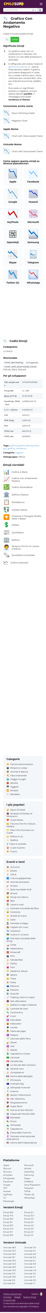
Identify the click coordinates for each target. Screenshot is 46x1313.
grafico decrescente (28, 445)
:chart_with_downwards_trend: (20, 366)
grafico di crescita (17, 67)
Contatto (7, 1297)
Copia (15, 39)
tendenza (21, 448)
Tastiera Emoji (29, 1297)
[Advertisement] (23, 311)
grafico (13, 445)
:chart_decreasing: (13, 362)
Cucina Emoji (9, 1300)
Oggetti (19, 452)
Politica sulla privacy (12, 1294)
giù (5, 448)
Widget (17, 1297)
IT (33, 10)
